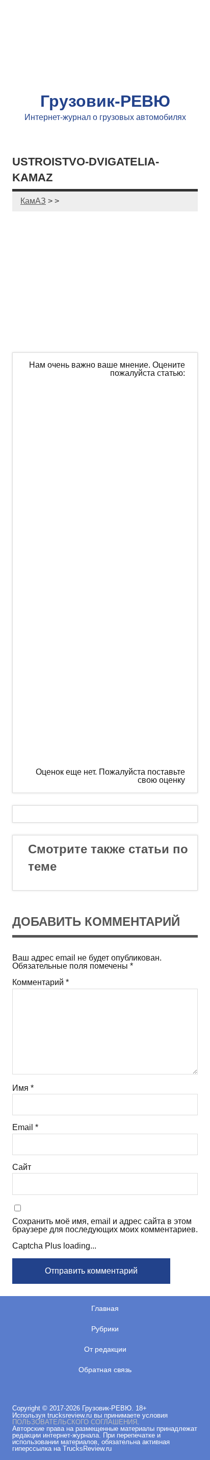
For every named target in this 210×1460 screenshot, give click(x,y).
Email (25, 1127)
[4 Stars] (108, 650)
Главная (105, 1308)
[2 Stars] (108, 494)
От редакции (105, 1349)
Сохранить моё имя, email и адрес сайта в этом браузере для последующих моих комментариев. (105, 1225)
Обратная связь (105, 1369)
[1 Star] (108, 415)
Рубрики (105, 1328)
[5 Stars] (108, 728)
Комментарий (40, 982)
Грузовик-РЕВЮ (105, 101)
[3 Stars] (108, 572)
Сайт (21, 1167)
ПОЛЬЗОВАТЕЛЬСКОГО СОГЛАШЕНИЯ (74, 1422)
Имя (23, 1088)
